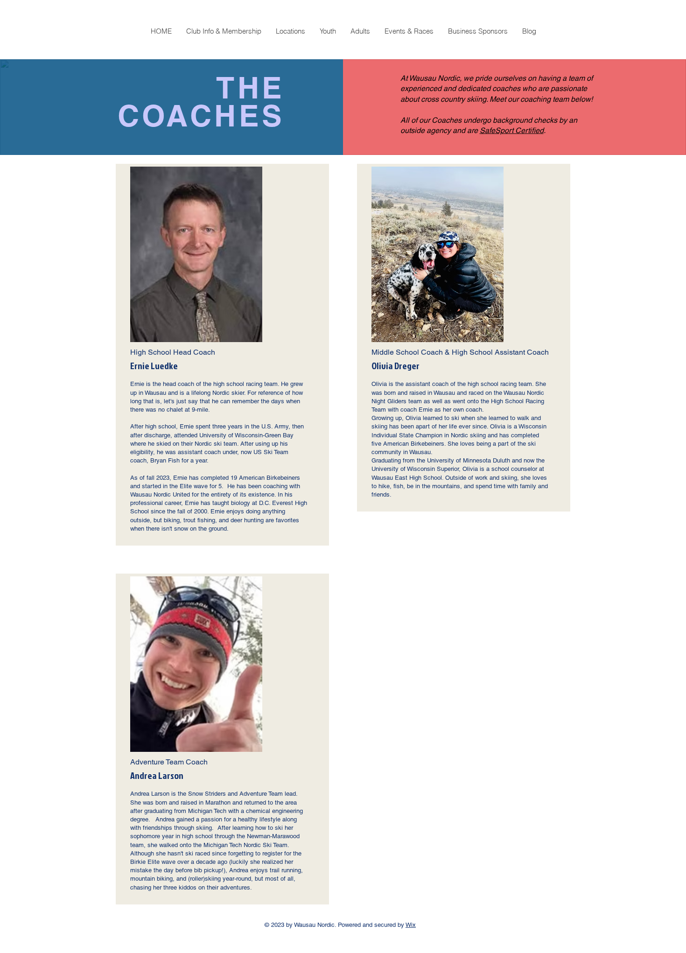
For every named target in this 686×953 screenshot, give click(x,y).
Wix (411, 924)
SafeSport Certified (512, 130)
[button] (223, 31)
